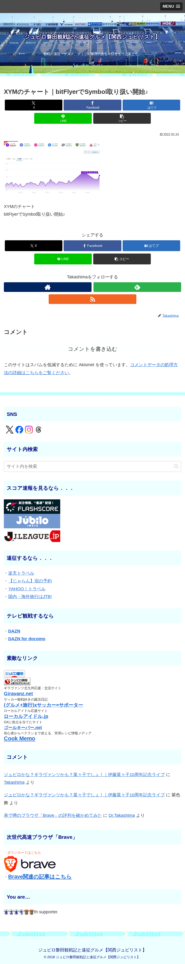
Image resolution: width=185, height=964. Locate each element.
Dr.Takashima (122, 815)
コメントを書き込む (92, 349)
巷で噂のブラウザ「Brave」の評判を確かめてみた (53, 815)
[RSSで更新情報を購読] (92, 299)
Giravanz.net (18, 693)
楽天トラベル (21, 573)
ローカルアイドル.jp (26, 716)
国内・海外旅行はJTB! (30, 596)
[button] (122, 118)
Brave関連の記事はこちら (40, 877)
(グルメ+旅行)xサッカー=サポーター (43, 705)
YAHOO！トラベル (27, 588)
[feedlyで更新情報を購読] (137, 287)
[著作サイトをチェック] (48, 287)
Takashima (14, 782)
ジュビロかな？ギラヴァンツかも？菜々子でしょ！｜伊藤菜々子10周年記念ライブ (84, 774)
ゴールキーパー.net (23, 727)
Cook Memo (19, 739)
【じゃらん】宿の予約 (30, 580)
